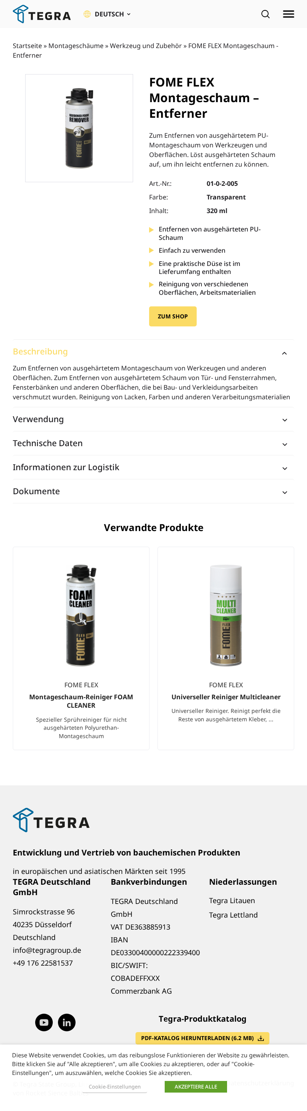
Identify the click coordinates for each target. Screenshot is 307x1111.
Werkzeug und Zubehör (146, 45)
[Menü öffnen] (288, 14)
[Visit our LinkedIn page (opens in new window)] (67, 1022)
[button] (107, 14)
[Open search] (265, 14)
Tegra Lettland (233, 915)
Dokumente (36, 491)
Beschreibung (40, 351)
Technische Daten (48, 443)
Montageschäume (76, 45)
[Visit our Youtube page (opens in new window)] (44, 1022)
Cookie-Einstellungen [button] (115, 1086)
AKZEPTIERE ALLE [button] (196, 1086)
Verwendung (38, 419)
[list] (153, 655)
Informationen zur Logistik (66, 467)
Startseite (27, 45)
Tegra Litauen (232, 900)
